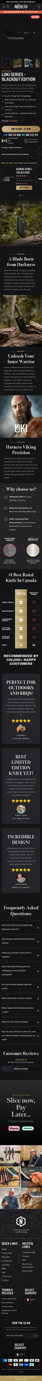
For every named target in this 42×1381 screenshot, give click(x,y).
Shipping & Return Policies (9, 1311)
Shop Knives (7, 1253)
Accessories (7, 1261)
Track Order (7, 1276)
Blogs (4, 1268)
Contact (5, 1280)
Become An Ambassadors (28, 1265)
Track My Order (28, 1252)
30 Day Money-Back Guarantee (15, 154)
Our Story (6, 1265)
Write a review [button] (21, 1068)
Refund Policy (7, 1302)
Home (4, 1249)
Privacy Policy (7, 1306)
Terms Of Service (9, 1299)
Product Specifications (12, 147)
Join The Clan (21, 1323)
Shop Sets (6, 1257)
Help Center (27, 1271)
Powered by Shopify (21, 1379)
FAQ (3, 1272)
